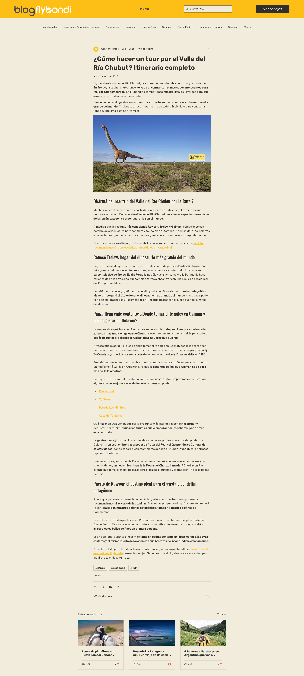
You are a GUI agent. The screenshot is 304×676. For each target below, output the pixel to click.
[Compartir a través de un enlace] (118, 586)
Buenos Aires (149, 27)
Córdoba (233, 27)
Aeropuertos (112, 27)
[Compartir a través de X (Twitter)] (102, 586)
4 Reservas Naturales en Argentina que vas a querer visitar (201, 653)
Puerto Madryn (185, 27)
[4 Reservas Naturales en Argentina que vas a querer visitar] (203, 633)
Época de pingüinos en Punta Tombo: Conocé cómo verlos (98, 653)
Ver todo (221, 614)
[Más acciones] (209, 49)
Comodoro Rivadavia (211, 27)
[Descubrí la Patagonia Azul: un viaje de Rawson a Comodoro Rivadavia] (152, 633)
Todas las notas (49, 27)
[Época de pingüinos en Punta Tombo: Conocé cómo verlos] (101, 633)
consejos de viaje (118, 567)
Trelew (97, 576)
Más (246, 27)
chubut (133, 567)
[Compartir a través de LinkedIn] (110, 586)
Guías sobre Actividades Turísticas (81, 27)
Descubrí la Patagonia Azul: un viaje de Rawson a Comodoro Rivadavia (152, 653)
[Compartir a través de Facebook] (94, 586)
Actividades (100, 567)
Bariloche (131, 27)
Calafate (166, 27)
